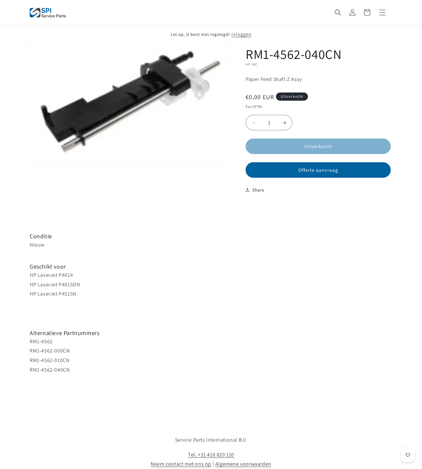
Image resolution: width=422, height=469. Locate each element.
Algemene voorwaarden (243, 463)
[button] (338, 12)
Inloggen (241, 34)
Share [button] (258, 190)
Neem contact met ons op (181, 463)
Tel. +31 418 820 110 (211, 454)
